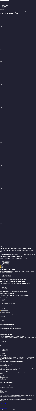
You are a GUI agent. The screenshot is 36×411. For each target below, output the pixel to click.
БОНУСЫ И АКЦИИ (3, 408)
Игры (2, 267)
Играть (1, 26)
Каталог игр (2, 392)
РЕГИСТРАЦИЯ (4, 6)
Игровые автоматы (4, 310)
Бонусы (2, 266)
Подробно (1, 373)
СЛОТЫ (3, 7)
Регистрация (2, 3)
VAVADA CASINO (3, 403)
